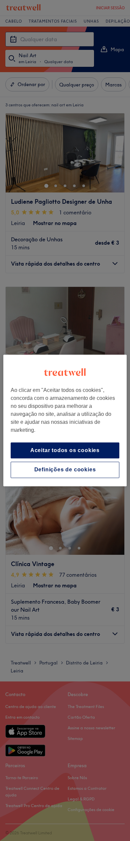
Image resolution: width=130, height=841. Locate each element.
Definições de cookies (65, 470)
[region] (65, 420)
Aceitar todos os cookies (65, 450)
